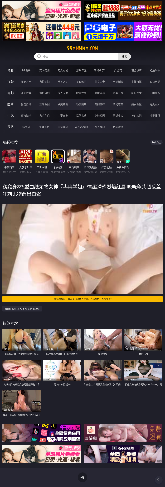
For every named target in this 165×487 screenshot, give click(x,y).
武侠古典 (81, 115)
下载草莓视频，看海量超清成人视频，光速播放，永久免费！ (82, 298)
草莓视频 (63, 127)
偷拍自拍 (44, 93)
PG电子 (26, 70)
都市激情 (26, 115)
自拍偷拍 (44, 81)
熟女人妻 (100, 81)
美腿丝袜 (100, 104)
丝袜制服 (118, 81)
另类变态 (155, 93)
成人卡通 (63, 93)
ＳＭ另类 (155, 81)
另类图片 (155, 104)
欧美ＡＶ (63, 81)
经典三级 (118, 93)
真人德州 (44, 70)
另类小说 (118, 115)
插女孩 (26, 127)
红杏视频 (100, 127)
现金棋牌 (136, 70)
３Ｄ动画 (81, 81)
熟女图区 (136, 104)
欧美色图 (63, 104)
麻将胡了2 (100, 70)
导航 (10, 127)
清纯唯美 (118, 104)
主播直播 (136, 81)
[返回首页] (159, 480)
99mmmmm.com (82, 48)
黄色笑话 (136, 115)
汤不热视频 (81, 127)
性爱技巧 (155, 115)
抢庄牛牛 (155, 70)
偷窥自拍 (26, 104)
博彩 (10, 70)
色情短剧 (118, 127)
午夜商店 (44, 127)
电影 (10, 93)
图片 (10, 104)
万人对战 (63, 70)
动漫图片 (81, 104)
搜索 (124, 56)
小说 (10, 115)
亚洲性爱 (26, 93)
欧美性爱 (81, 93)
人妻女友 (63, 115)
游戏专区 (81, 70)
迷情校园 (100, 115)
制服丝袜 (100, 93)
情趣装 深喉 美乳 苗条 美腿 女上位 (22, 308)
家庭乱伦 (44, 115)
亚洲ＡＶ (26, 81)
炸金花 (118, 70)
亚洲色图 (44, 104)
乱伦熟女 (136, 93)
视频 (10, 81)
